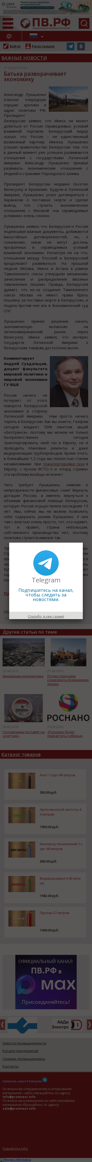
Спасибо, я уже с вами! (46, 616)
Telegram (46, 579)
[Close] (82, 542)
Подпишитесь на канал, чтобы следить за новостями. (46, 594)
